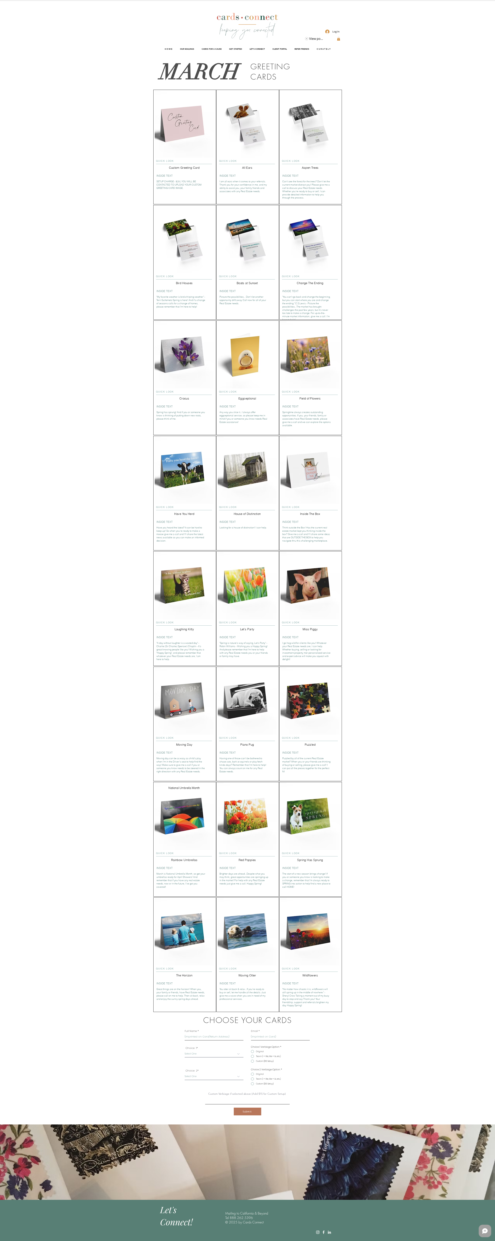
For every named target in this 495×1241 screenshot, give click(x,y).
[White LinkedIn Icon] (329, 1232)
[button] (338, 39)
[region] (184, 191)
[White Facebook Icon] (323, 1232)
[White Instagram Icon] (318, 1232)
